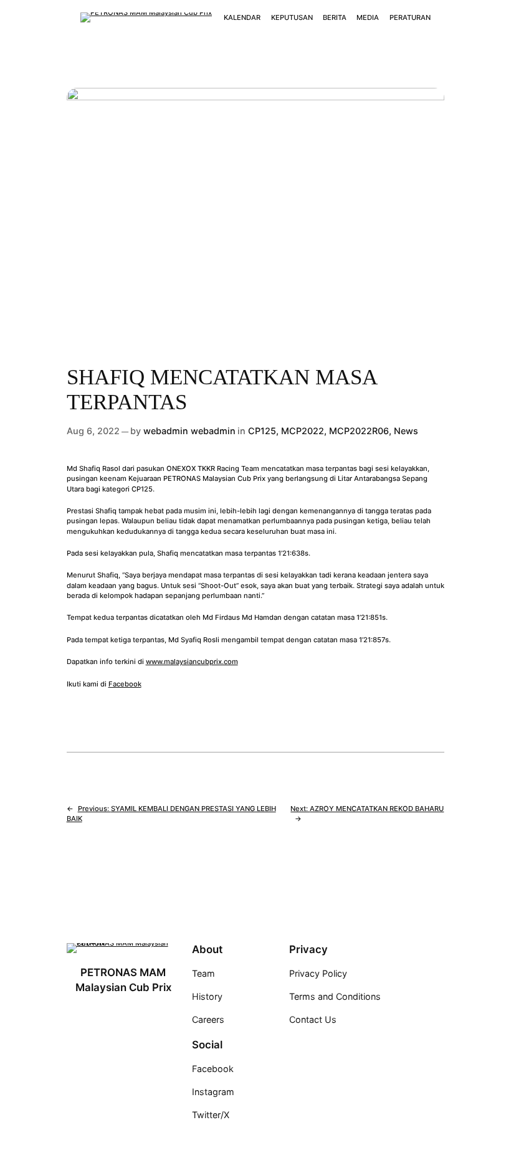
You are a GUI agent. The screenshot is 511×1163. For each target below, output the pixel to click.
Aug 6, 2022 (93, 430)
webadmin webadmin (189, 430)
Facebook (124, 684)
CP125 (262, 430)
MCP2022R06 (359, 430)
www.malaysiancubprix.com (192, 661)
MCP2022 (302, 430)
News (406, 430)
